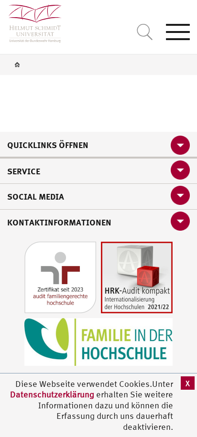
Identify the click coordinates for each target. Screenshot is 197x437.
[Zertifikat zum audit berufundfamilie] (60, 276)
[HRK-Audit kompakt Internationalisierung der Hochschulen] (137, 276)
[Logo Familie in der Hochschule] (98, 341)
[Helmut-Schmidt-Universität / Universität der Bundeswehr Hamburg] (31, 21)
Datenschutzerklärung (52, 394)
